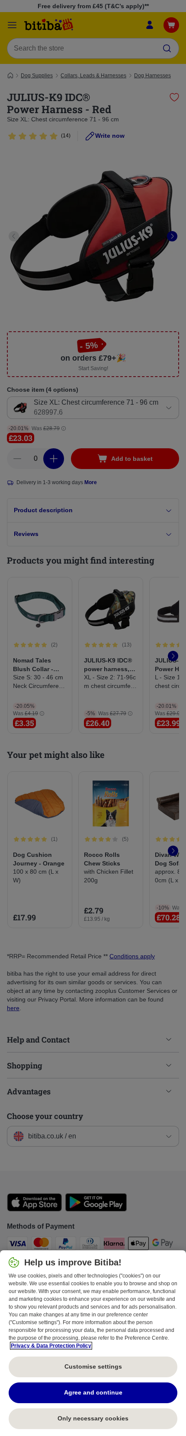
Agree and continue (93, 1392)
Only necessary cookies (93, 1418)
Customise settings (93, 1366)
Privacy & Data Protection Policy (51, 1346)
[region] (93, 1343)
